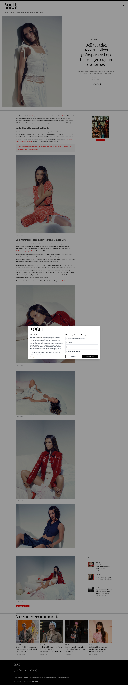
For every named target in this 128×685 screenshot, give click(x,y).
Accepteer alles (90, 356)
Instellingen (73, 356)
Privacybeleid (33, 357)
